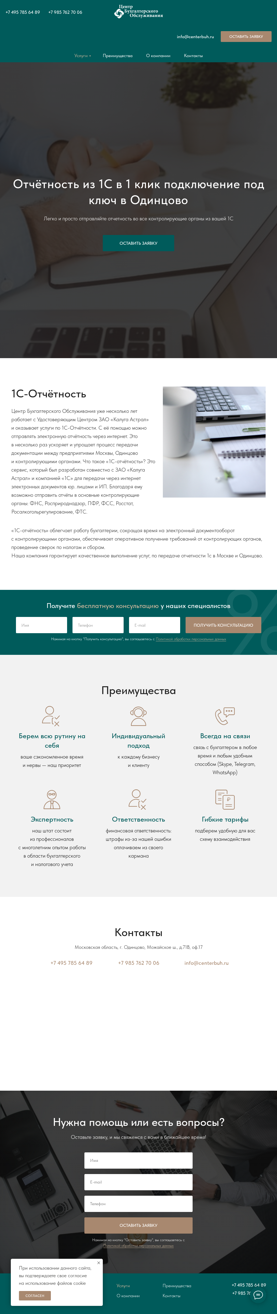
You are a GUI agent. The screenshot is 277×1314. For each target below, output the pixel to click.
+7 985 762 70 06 (65, 12)
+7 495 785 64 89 (22, 12)
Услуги (81, 55)
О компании (158, 55)
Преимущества (118, 55)
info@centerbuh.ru (195, 36)
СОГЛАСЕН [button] (34, 1296)
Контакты (193, 55)
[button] (246, 36)
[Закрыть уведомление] (98, 1263)
